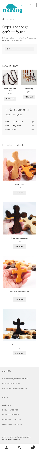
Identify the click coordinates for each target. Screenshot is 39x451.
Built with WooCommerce (11, 440)
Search (19, 447)
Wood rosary (11, 129)
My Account (6, 447)
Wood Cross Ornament (15, 122)
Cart (30, 445)
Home (6, 19)
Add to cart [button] (10, 99)
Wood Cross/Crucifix (14, 126)
